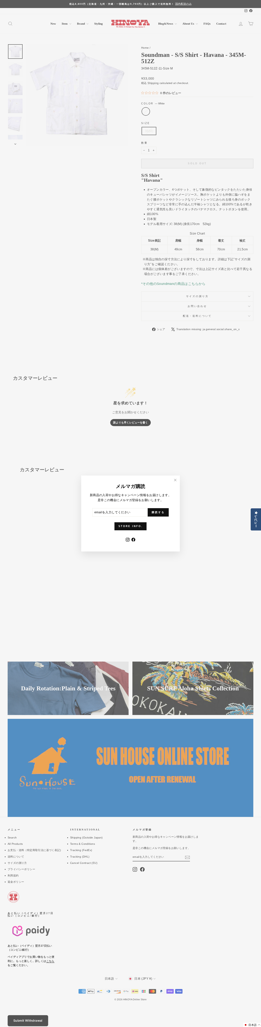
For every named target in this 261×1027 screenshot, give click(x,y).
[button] (252, 1025)
